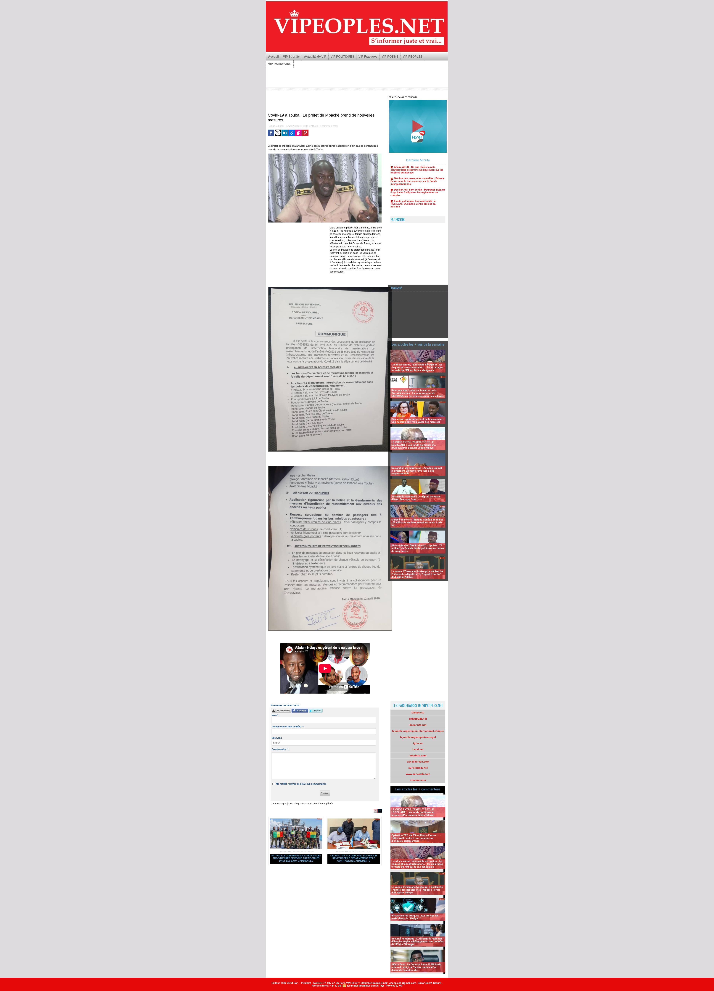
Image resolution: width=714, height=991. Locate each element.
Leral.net (418, 749)
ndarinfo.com (417, 755)
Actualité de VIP (315, 56)
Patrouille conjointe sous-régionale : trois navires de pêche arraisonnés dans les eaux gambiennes (296, 858)
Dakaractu (417, 712)
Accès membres (320, 985)
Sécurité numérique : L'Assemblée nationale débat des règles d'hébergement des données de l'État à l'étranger (417, 941)
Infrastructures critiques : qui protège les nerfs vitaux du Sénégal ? (414, 917)
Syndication (352, 985)
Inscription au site (369, 985)
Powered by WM (394, 985)
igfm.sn (418, 743)
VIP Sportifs (291, 56)
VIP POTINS (390, 56)
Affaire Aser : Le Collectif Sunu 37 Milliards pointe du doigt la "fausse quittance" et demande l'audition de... (416, 967)
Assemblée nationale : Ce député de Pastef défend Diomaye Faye (415, 498)
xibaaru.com (418, 780)
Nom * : (275, 715)
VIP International (279, 64)
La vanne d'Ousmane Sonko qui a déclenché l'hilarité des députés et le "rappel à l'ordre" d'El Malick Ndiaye (417, 574)
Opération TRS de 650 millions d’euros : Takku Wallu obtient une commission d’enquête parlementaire (414, 838)
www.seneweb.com (418, 773)
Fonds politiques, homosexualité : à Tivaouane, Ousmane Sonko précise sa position (412, 168)
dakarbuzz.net (418, 718)
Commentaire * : (280, 749)
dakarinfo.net (417, 724)
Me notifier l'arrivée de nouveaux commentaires (301, 784)
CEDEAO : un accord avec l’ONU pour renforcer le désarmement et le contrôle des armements (353, 858)
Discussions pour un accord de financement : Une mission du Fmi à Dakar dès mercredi (417, 420)
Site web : (277, 738)
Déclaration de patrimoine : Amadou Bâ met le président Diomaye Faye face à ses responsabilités (416, 471)
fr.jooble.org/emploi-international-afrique (418, 730)
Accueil (273, 56)
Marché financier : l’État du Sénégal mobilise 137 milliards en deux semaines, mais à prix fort (417, 522)
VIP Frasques (367, 56)
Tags (381, 985)
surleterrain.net (418, 767)
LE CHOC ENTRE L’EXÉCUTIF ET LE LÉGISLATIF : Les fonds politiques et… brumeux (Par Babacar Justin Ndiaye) (414, 445)
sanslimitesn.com (418, 761)
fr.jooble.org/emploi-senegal (418, 737)
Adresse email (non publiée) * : (288, 726)
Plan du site (335, 985)
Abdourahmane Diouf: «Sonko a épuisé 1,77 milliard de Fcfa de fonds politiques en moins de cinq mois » (417, 548)
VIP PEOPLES (413, 56)
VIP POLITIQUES (342, 56)
